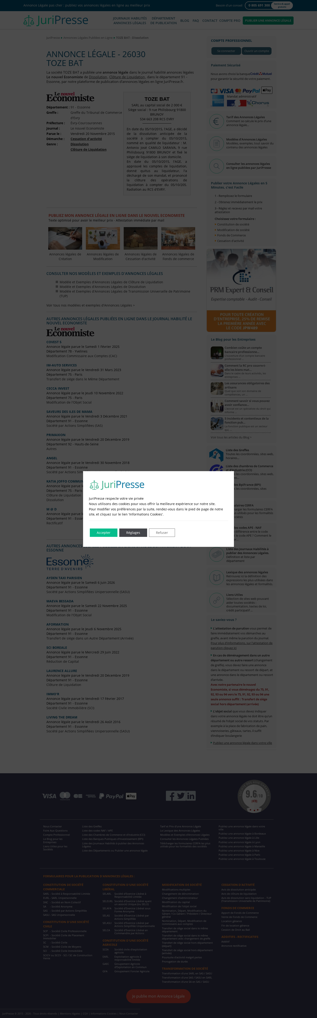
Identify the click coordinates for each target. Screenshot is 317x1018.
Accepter (103, 532)
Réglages (133, 532)
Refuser (162, 532)
